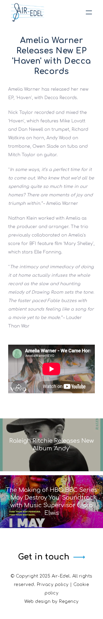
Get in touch (43, 557)
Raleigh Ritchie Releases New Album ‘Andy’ (51, 445)
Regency (69, 601)
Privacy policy (53, 584)
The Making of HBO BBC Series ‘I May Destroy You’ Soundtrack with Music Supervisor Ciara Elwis (51, 501)
